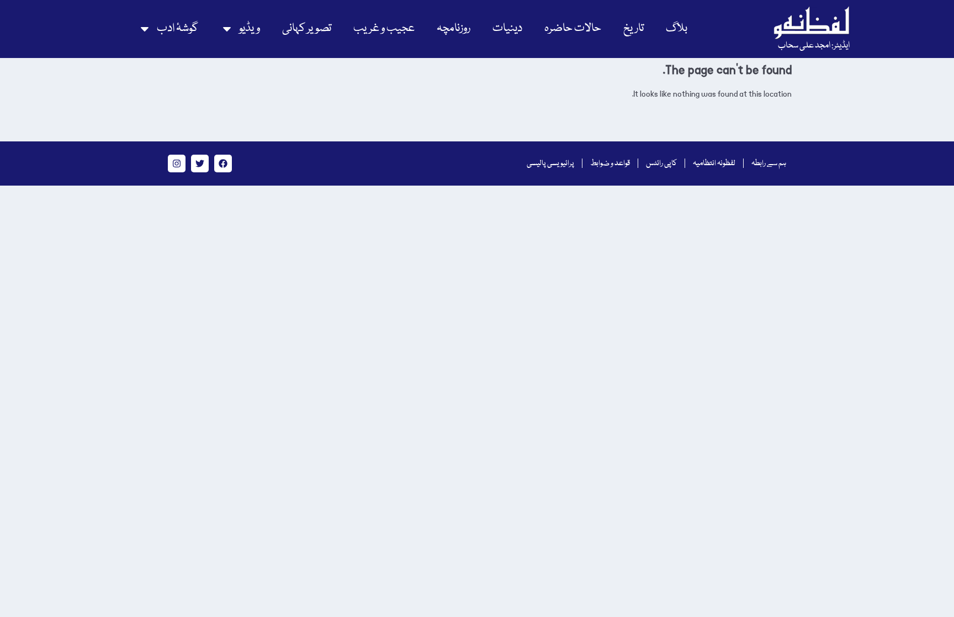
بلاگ (676, 28)
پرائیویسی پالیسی (550, 163)
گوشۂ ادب (177, 28)
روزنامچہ (453, 28)
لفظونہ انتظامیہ (714, 163)
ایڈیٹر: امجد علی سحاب (814, 45)
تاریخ (633, 28)
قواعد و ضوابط (610, 163)
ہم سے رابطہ (768, 163)
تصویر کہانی (306, 28)
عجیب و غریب (384, 28)
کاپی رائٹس (661, 163)
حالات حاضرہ (572, 28)
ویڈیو (249, 28)
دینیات (507, 28)
